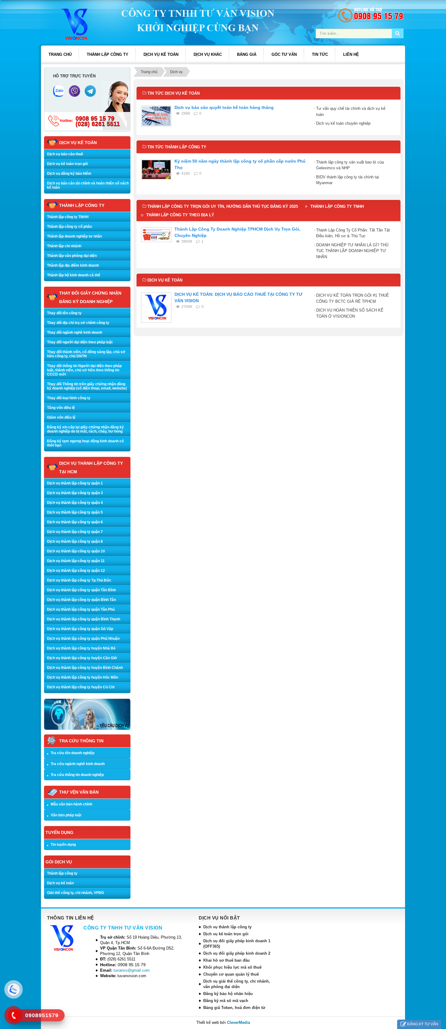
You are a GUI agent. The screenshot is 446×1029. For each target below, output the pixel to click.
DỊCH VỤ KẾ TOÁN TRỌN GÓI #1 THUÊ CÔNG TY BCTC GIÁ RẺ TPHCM (352, 298)
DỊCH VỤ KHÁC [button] (208, 54)
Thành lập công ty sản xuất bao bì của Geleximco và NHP (350, 165)
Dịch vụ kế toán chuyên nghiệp (343, 123)
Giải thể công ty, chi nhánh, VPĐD (75, 893)
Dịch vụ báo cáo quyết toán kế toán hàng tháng (224, 107)
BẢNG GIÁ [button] (246, 54)
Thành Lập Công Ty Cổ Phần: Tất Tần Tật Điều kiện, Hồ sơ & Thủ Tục (353, 233)
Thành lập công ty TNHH (337, 206)
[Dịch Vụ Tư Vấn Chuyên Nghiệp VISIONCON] (67, 24)
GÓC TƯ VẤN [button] (284, 54)
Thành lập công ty (62, 873)
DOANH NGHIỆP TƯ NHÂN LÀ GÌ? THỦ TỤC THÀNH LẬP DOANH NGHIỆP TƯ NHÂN (352, 251)
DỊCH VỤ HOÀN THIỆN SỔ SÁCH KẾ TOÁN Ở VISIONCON (349, 313)
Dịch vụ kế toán (60, 883)
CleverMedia (238, 1022)
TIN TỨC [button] (320, 54)
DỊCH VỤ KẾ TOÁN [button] (161, 54)
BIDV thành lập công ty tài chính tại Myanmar (347, 180)
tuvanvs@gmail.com (131, 970)
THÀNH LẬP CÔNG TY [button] (107, 54)
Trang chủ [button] (60, 54)
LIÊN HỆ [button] (351, 54)
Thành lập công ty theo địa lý (180, 215)
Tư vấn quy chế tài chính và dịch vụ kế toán (350, 111)
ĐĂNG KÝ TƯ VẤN (422, 1024)
